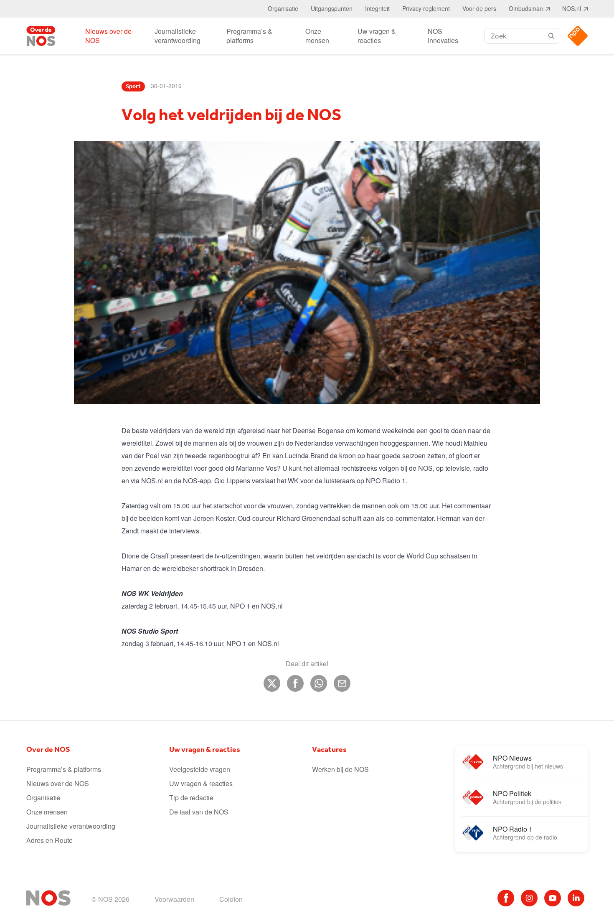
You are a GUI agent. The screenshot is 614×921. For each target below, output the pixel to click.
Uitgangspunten (332, 8)
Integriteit (377, 8)
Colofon (231, 899)
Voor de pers (479, 8)
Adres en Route (49, 840)
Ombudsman (526, 8)
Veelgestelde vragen (199, 769)
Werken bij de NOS (340, 769)
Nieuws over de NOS (108, 35)
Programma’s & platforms (249, 35)
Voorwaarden (174, 899)
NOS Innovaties (443, 35)
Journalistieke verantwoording (177, 35)
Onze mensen (317, 35)
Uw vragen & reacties (377, 35)
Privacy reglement (426, 8)
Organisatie (283, 8)
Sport (133, 86)
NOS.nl (571, 8)
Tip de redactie (191, 797)
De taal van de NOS (198, 812)
